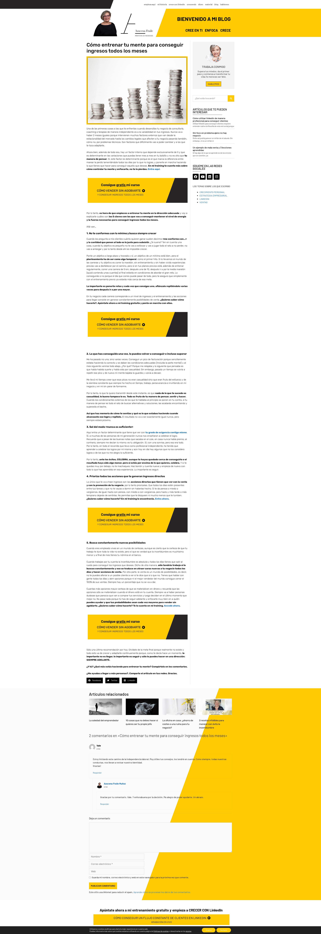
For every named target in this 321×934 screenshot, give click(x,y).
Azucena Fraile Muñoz (115, 783)
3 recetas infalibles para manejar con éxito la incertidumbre (211, 724)
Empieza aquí (149, 4)
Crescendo (191, 4)
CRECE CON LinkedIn (177, 4)
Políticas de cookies (161, 931)
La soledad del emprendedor (104, 720)
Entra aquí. (154, 169)
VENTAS (203, 202)
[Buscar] (231, 98)
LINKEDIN (204, 199)
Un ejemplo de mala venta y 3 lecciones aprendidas (212, 149)
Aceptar (209, 930)
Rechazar (223, 930)
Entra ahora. (162, 498)
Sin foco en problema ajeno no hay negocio (210, 134)
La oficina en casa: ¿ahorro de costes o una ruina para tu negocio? (177, 724)
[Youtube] (203, 177)
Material (208, 4)
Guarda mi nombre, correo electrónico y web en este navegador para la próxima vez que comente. (140, 877)
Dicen (200, 4)
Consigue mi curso (120, 185)
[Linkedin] (210, 177)
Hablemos (224, 4)
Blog (216, 4)
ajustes (188, 931)
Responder (97, 773)
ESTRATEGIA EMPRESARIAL (213, 195)
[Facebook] (196, 177)
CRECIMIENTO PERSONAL (212, 192)
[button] (95, 680)
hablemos (213, 84)
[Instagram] (217, 177)
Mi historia (162, 4)
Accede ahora (172, 605)
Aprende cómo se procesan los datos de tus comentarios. (162, 892)
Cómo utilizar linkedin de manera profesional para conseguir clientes (210, 119)
